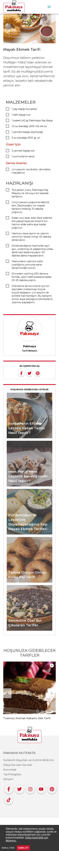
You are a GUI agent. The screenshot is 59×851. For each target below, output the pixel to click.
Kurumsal (9, 769)
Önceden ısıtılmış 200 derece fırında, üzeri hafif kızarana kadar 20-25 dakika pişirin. (32, 277)
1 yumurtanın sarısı (23, 156)
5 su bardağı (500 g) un (26, 137)
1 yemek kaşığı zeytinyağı (27, 131)
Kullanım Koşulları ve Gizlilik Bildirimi (28, 760)
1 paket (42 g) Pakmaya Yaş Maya (32, 120)
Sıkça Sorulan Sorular (17, 764)
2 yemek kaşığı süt (23, 150)
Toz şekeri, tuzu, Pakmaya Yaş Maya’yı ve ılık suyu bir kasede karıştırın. (30, 193)
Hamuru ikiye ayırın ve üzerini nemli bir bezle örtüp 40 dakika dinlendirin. (31, 236)
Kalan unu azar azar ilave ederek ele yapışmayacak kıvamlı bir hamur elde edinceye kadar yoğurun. (32, 222)
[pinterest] (37, 373)
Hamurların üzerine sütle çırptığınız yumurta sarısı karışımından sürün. (27, 264)
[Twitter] (19, 788)
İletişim (8, 779)
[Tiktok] (8, 799)
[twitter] (29, 373)
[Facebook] (8, 788)
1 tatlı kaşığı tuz (21, 114)
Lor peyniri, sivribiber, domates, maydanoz (31, 171)
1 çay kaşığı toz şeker (24, 108)
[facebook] (21, 373)
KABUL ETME (8, 848)
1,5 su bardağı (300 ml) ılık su (29, 126)
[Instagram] (30, 788)
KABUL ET (23, 848)
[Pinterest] (52, 788)
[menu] (49, 7)
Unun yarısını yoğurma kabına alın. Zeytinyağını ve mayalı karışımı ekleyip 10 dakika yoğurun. (30, 207)
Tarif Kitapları (12, 774)
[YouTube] (41, 788)
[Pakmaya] (29, 735)
